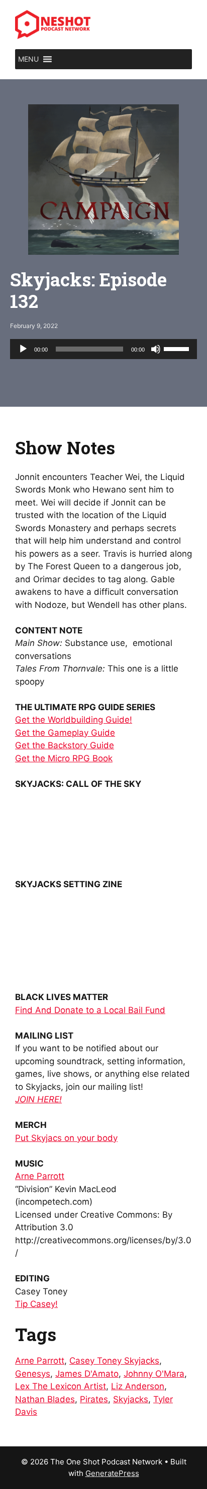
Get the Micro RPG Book (64, 758)
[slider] (178, 348)
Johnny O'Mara (154, 1374)
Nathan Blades (45, 1399)
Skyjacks (130, 1399)
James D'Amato (87, 1374)
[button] (28, 59)
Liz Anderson (137, 1386)
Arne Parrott (39, 1176)
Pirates (94, 1399)
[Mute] (156, 349)
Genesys (32, 1374)
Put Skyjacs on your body (66, 1138)
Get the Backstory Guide (64, 745)
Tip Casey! (36, 1304)
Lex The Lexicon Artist (60, 1386)
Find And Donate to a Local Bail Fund (90, 1010)
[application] (103, 349)
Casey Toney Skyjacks (114, 1361)
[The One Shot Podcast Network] (52, 24)
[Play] (23, 349)
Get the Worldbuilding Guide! (73, 720)
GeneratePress (112, 1473)
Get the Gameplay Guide (65, 733)
